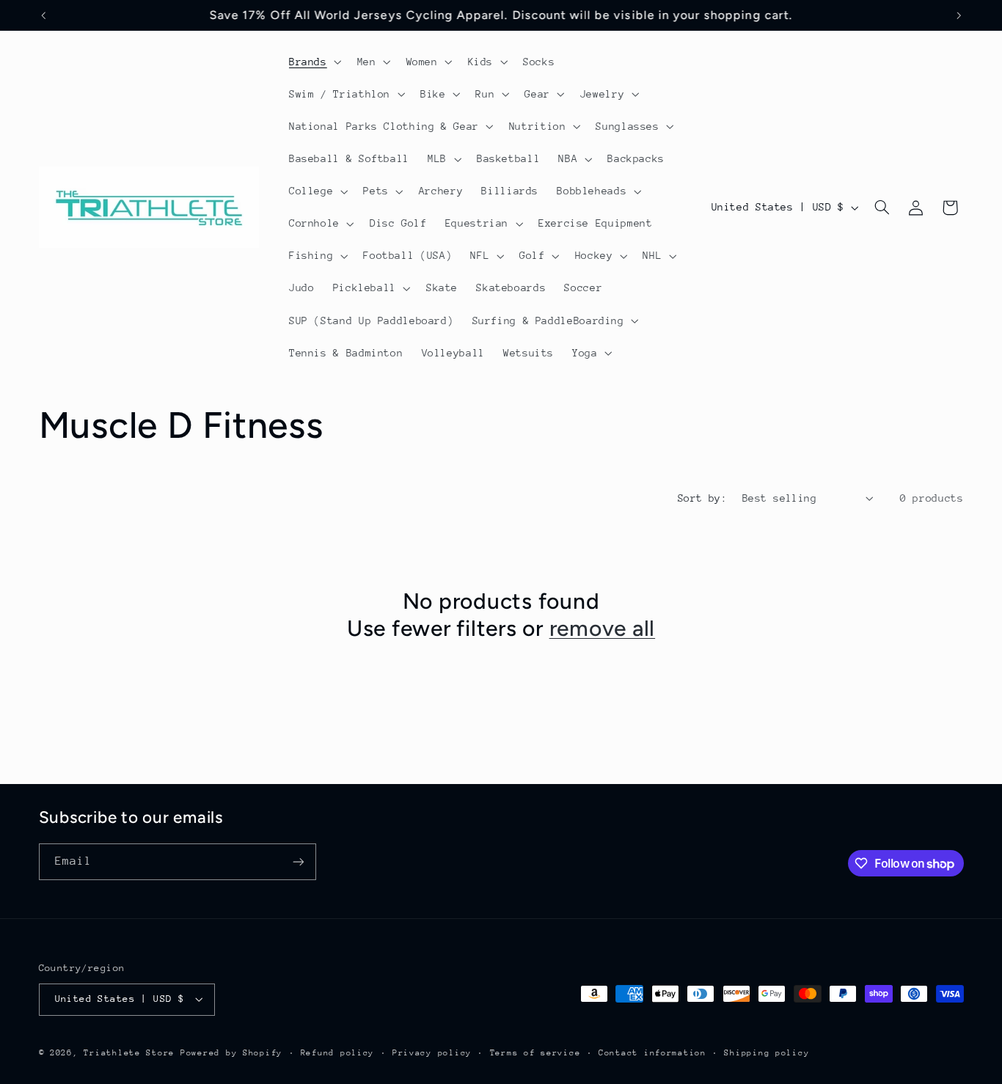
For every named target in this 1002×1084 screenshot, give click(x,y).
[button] (313, 61)
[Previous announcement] (43, 15)
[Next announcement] (959, 15)
